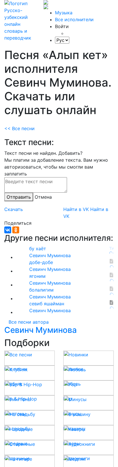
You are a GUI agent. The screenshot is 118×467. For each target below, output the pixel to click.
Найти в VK (76, 209)
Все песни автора (29, 322)
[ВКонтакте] (7, 229)
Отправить (19, 197)
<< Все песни (19, 128)
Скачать (13, 209)
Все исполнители (74, 19)
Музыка (63, 12)
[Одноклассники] (15, 229)
